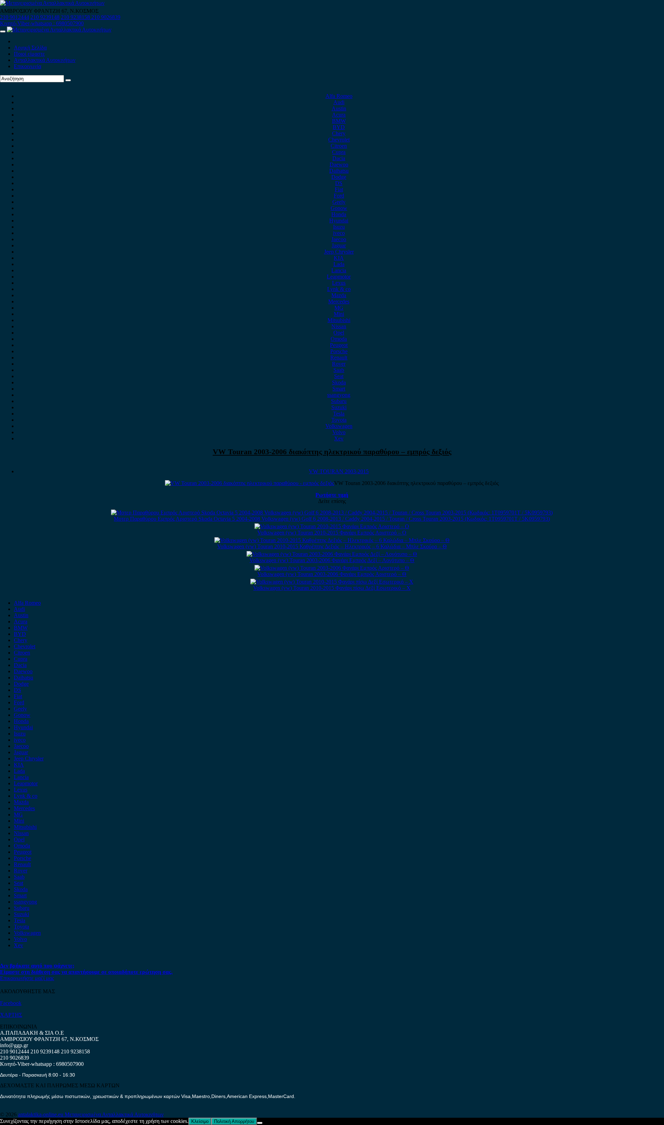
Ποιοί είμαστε (29, 54)
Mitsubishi (339, 320)
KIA (339, 258)
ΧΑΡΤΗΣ (11, 1015)
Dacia (338, 158)
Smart (338, 389)
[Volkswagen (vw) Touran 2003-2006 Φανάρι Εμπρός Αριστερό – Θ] (332, 568)
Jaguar (339, 245)
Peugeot (339, 345)
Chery (338, 133)
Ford (339, 196)
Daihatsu (339, 171)
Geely (338, 202)
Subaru (339, 401)
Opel (338, 333)
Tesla (338, 414)
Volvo (338, 432)
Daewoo (339, 164)
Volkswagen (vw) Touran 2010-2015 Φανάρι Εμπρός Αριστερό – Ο (331, 533)
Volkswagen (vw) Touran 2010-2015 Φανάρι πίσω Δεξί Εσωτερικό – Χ (332, 588)
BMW (339, 121)
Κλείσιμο (200, 1121)
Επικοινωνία (27, 66)
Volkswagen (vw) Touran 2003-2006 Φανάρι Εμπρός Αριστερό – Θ (331, 574)
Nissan (338, 326)
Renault (338, 357)
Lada (338, 264)
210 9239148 (44, 17)
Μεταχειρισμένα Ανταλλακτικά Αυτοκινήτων (114, 1114)
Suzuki (339, 407)
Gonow (339, 208)
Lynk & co (339, 289)
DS (338, 183)
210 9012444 (14, 17)
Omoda (339, 339)
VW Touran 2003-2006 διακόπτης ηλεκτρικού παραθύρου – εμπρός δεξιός (332, 451)
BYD (339, 127)
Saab (338, 370)
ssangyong (338, 395)
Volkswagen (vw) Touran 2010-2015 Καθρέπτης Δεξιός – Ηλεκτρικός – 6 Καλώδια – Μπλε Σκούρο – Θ (332, 546)
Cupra (338, 152)
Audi (338, 102)
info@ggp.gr (14, 1045)
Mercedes (338, 301)
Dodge (338, 177)
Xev (338, 438)
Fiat (339, 189)
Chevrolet (339, 140)
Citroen (339, 146)
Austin (339, 108)
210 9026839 (105, 17)
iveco (339, 233)
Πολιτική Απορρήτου (234, 1121)
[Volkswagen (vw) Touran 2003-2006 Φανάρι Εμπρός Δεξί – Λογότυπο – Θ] (332, 554)
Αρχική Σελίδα (30, 48)
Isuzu (339, 227)
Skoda (339, 382)
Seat (338, 376)
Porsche (339, 351)
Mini (339, 314)
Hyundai (338, 220)
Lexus (338, 283)
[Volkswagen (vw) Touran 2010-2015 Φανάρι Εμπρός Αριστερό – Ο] (332, 526)
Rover (338, 364)
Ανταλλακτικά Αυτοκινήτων (44, 60)
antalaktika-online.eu (41, 1114)
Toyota (339, 420)
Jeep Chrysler (339, 252)
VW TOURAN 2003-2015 (339, 471)
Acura (338, 115)
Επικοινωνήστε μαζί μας (27, 978)
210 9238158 (76, 17)
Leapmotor (339, 277)
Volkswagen (338, 426)
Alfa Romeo (338, 96)
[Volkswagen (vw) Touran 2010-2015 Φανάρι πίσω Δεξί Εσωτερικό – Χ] (331, 582)
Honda (338, 214)
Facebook (10, 1003)
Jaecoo (338, 239)
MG (338, 308)
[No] (259, 1123)
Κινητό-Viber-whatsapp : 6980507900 (42, 23)
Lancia (338, 270)
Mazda (338, 295)
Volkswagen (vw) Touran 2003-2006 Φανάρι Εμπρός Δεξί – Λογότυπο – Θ (331, 560)
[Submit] (68, 80)
